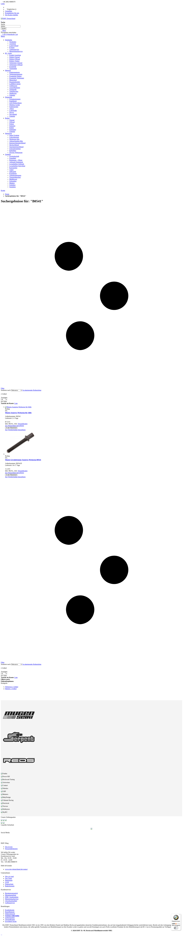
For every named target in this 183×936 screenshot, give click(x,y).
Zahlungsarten (10, 918)
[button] (14, 426)
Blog (4, 30)
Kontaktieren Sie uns (12, 13)
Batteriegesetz (9, 886)
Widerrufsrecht (10, 914)
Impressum (8, 880)
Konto (3, 190)
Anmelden (8, 11)
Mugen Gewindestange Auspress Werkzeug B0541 (23, 460)
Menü (3, 36)
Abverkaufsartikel (11, 901)
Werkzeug (11, 687)
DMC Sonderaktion (11, 897)
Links (3, 4)
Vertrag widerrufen (12, 916)
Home (7, 194)
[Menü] (179, 915)
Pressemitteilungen (11, 849)
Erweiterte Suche (11, 921)
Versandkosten (22, 424)
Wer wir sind (9, 876)
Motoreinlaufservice (11, 899)
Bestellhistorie (10, 912)
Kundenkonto (9, 910)
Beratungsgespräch (11, 893)
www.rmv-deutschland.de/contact (16, 869)
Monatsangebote (10, 895)
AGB (7, 882)
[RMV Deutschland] (8, 18)
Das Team (8, 878)
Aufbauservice (10, 903)
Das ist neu (8, 847)
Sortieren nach (5, 390)
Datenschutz (9, 884)
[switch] (176, 928)
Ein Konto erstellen (11, 15)
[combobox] (10, 26)
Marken (11, 689)
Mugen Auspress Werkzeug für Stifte (18, 413)
